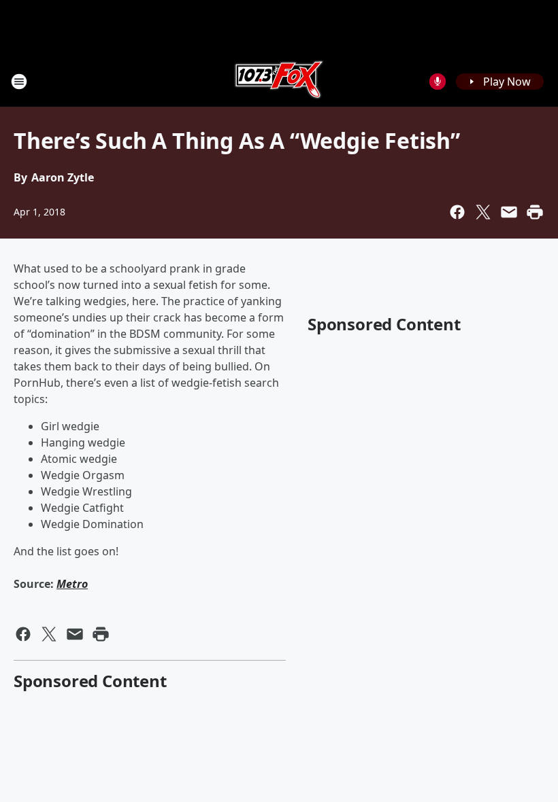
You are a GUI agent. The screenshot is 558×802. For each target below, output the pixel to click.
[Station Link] (279, 81)
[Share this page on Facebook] (457, 212)
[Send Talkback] (437, 81)
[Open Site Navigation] (19, 81)
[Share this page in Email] (509, 212)
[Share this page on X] (483, 212)
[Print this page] (534, 212)
